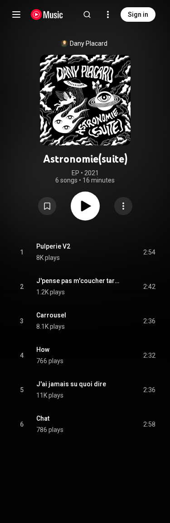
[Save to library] (47, 206)
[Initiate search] (87, 14)
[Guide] (16, 14)
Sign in (138, 14)
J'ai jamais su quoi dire (71, 384)
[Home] (47, 14)
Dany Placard (88, 43)
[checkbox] (149, 252)
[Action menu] (123, 206)
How (42, 349)
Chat (42, 418)
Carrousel (51, 315)
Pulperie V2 (53, 246)
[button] (47, 206)
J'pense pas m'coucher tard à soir (79, 280)
